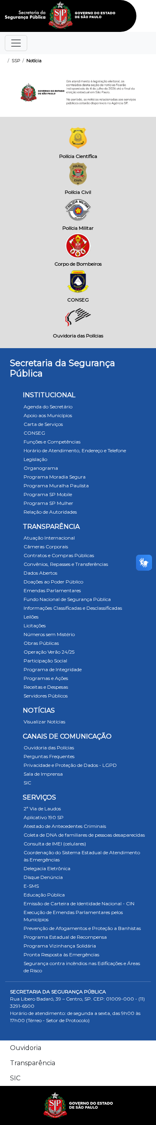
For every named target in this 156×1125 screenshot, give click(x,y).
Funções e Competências (52, 442)
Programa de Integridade (53, 669)
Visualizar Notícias (44, 722)
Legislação (35, 459)
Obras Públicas (41, 643)
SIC (27, 783)
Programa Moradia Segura (55, 477)
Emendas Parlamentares (52, 590)
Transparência (32, 1063)
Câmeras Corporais (46, 547)
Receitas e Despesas (46, 687)
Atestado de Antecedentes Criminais (65, 826)
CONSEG (34, 433)
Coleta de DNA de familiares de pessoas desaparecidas (84, 835)
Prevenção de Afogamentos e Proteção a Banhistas (82, 928)
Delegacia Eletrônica (47, 868)
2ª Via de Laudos (42, 809)
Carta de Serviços (43, 424)
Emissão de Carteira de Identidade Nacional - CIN (79, 903)
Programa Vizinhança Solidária (60, 946)
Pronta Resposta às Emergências (61, 955)
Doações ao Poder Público (53, 582)
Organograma (41, 468)
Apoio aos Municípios (48, 415)
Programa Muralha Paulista (56, 486)
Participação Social (45, 661)
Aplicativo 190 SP (44, 817)
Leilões (31, 617)
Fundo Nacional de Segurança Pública (67, 599)
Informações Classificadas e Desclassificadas (73, 608)
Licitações (35, 626)
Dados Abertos (40, 573)
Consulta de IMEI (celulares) (55, 844)
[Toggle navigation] (16, 43)
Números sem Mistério (49, 634)
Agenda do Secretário (48, 407)
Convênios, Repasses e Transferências (66, 564)
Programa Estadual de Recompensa (65, 937)
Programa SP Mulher (48, 503)
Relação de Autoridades (50, 512)
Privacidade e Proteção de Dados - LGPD (70, 765)
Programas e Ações (46, 678)
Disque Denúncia (43, 877)
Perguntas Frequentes (49, 756)
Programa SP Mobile (48, 494)
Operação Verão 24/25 (49, 652)
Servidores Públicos (46, 696)
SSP (16, 60)
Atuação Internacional (49, 538)
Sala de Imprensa (43, 774)
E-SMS (31, 886)
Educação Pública (44, 895)
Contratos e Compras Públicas (59, 555)
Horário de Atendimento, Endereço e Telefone (75, 450)
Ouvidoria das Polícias (49, 748)
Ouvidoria (25, 1048)
